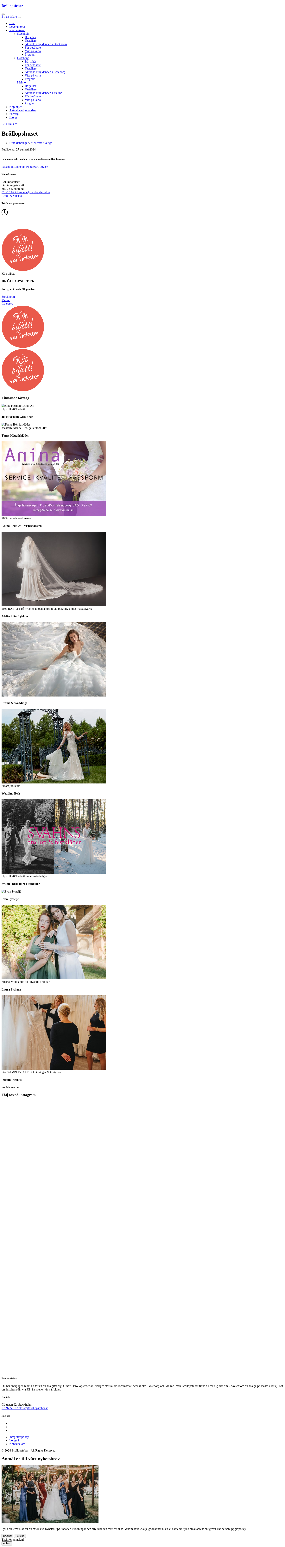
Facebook (8, 166)
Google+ (42, 166)
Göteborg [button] (23, 58)
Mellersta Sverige (41, 142)
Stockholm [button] (23, 33)
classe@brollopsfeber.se (33, 1408)
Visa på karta (33, 51)
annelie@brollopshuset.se (34, 192)
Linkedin (19, 166)
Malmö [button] (21, 82)
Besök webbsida (12, 195)
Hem (12, 23)
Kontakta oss (17, 1444)
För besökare (33, 47)
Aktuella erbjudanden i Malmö (43, 93)
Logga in (14, 1440)
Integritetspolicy (19, 1437)
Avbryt (6, 1543)
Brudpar (7, 1535)
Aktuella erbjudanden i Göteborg (45, 72)
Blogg (13, 117)
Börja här (30, 37)
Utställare (30, 40)
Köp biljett (15, 106)
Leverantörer (17, 26)
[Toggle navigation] (19, 17)
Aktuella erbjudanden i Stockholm (46, 44)
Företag (14, 113)
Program (30, 54)
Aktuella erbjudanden (22, 110)
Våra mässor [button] (17, 30)
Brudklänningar (19, 142)
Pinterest (31, 166)
